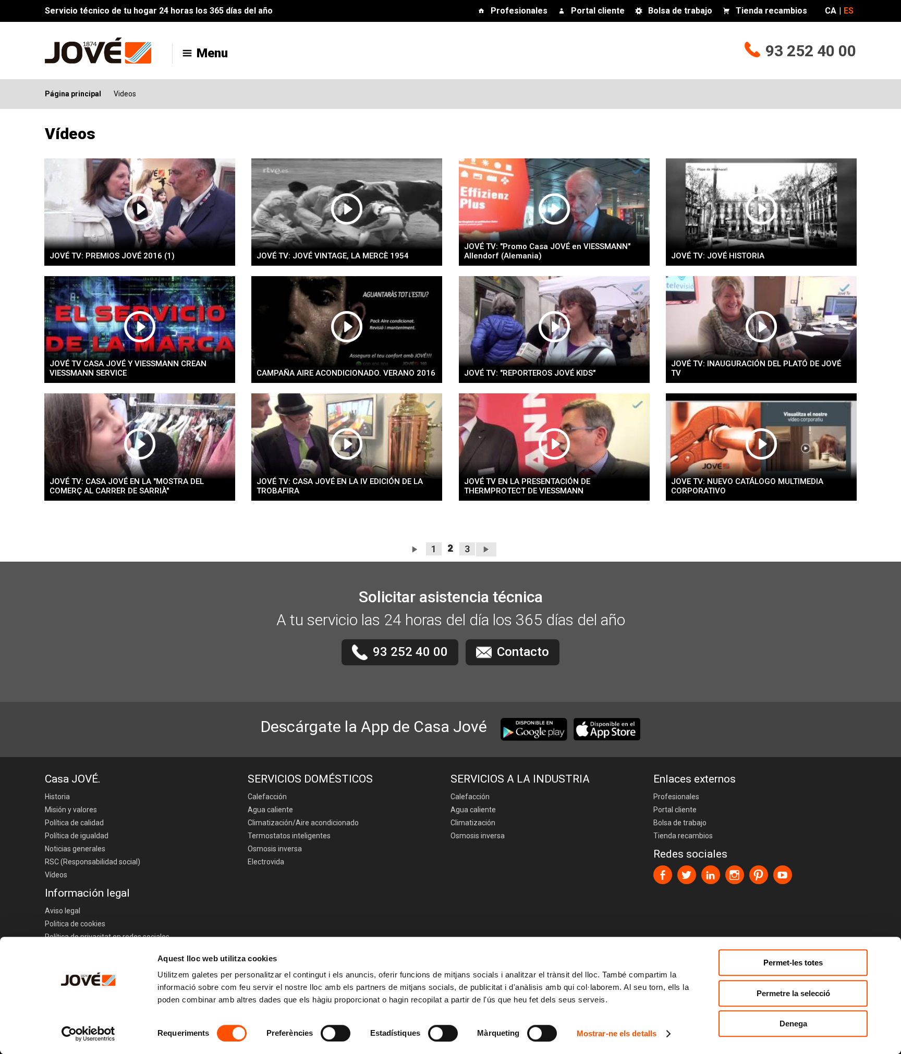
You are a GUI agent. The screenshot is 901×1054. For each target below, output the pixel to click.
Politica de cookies (75, 924)
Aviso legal (62, 911)
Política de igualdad (76, 836)
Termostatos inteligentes (289, 836)
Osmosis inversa (275, 849)
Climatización (473, 823)
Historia (57, 796)
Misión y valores (71, 809)
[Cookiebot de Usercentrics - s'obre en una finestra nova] (88, 1033)
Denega (793, 1023)
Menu (212, 53)
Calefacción (267, 796)
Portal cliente (598, 10)
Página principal (73, 94)
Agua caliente (270, 809)
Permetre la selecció (793, 993)
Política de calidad (74, 823)
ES (849, 10)
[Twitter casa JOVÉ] (686, 874)
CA (830, 10)
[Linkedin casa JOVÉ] (710, 874)
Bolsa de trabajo (680, 10)
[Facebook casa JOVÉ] (662, 874)
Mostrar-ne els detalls (616, 1033)
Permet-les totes (793, 962)
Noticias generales (75, 849)
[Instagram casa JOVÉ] (734, 874)
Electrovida (266, 862)
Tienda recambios (771, 10)
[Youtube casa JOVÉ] (782, 874)
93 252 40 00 (810, 51)
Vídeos (56, 875)
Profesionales (519, 10)
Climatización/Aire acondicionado (303, 823)
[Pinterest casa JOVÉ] (758, 874)
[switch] (335, 1033)
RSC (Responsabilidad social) (92, 862)
